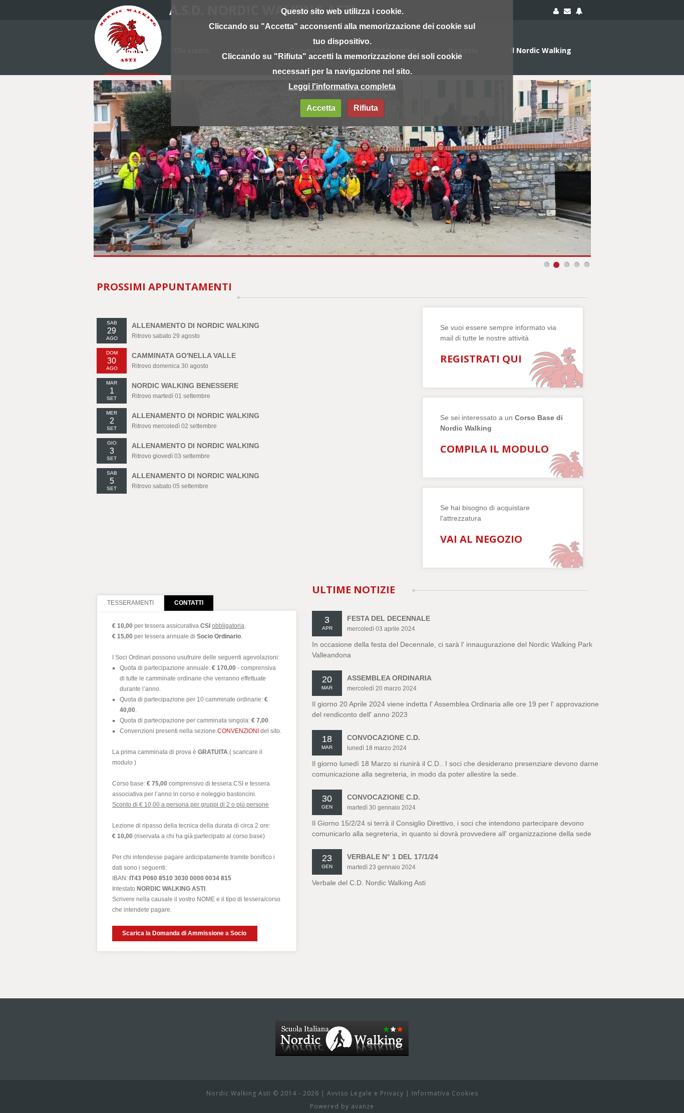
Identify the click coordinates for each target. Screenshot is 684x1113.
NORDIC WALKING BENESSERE (185, 386)
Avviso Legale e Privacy (365, 1093)
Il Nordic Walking (540, 50)
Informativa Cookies (445, 1093)
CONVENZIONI (238, 730)
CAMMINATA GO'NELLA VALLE (184, 355)
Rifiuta (366, 108)
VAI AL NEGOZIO (481, 539)
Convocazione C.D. (383, 737)
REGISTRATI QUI (481, 358)
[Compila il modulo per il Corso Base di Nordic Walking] (579, 13)
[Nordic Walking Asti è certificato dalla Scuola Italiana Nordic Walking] (342, 1026)
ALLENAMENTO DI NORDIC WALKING (195, 325)
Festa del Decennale (388, 618)
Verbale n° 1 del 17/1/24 (392, 857)
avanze (362, 1106)
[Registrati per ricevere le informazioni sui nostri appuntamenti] (556, 13)
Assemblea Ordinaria (389, 678)
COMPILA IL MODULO (494, 449)
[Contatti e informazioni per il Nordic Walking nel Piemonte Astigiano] (567, 13)
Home (131, 50)
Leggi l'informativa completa (342, 86)
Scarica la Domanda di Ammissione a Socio (184, 933)
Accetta (320, 108)
